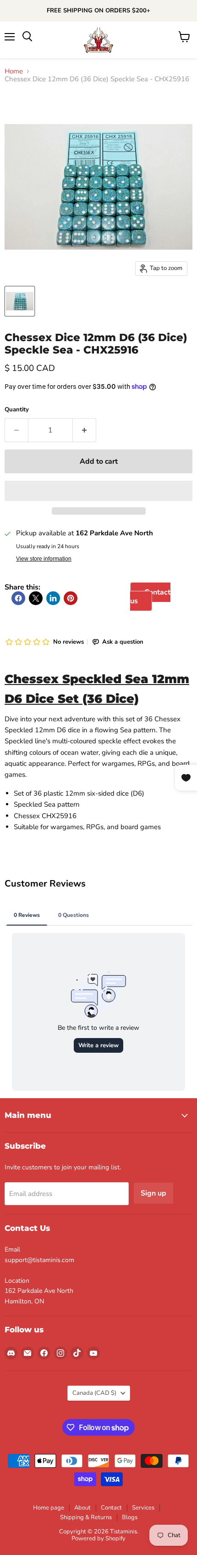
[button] (98, 491)
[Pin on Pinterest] (70, 598)
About (82, 1508)
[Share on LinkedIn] (53, 598)
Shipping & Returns (86, 1517)
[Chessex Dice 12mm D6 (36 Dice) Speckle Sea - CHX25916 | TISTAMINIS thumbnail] (19, 301)
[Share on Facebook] (18, 598)
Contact (111, 1508)
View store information (43, 559)
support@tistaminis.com (39, 1260)
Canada (94, 1393)
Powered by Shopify (98, 1538)
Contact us (150, 596)
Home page (48, 1508)
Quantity (17, 409)
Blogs (129, 1517)
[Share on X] (36, 598)
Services (143, 1508)
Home (14, 71)
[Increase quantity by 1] (84, 430)
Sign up (153, 1193)
